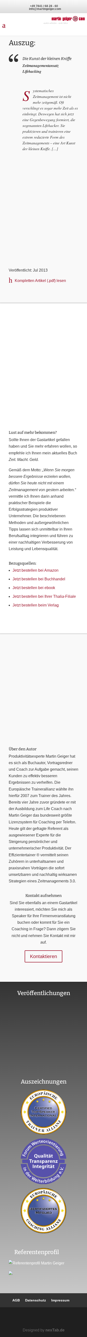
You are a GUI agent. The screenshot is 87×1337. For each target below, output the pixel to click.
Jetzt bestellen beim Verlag (36, 605)
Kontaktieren (43, 956)
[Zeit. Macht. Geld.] (43, 421)
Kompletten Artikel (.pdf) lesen (40, 281)
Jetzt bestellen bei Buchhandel (39, 579)
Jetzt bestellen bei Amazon (35, 570)
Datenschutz (35, 1300)
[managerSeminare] (43, 260)
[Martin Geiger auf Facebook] (31, 1318)
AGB (16, 1300)
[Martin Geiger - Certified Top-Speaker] (43, 1112)
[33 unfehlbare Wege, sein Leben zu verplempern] (43, 1069)
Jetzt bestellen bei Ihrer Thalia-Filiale (44, 596)
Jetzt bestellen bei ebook (34, 588)
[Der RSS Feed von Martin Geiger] (60, 1318)
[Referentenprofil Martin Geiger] (36, 1263)
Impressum (60, 1300)
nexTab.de (55, 1330)
